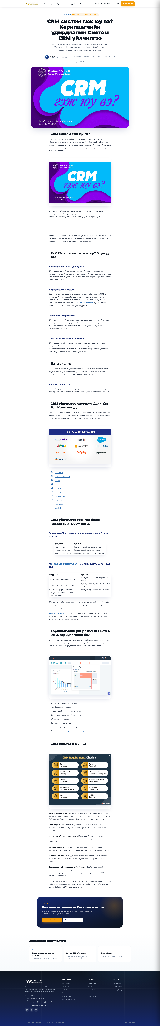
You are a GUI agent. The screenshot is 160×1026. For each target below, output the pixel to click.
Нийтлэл (83, 4)
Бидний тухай (49, 4)
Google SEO (65, 986)
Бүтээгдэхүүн (62, 4)
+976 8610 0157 (35, 995)
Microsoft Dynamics (62, 476)
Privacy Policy (117, 990)
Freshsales (59, 504)
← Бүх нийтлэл (66, 14)
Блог (89, 993)
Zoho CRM (59, 488)
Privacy (125, 1022)
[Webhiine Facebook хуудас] (27, 1010)
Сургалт (73, 4)
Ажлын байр (94, 4)
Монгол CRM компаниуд (58, 613)
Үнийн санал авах (52, 920)
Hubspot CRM (60, 496)
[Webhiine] (41, 981)
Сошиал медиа (66, 993)
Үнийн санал (128, 3)
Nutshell (58, 508)
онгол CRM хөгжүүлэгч (64, 564)
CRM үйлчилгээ (66, 996)
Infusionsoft (59, 500)
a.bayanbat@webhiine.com (39, 998)
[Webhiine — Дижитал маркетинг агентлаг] (32, 4)
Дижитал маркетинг (73, 920)
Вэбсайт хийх (66, 983)
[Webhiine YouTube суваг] (36, 1010)
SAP (56, 484)
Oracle (57, 480)
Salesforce (59, 472)
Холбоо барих (106, 4)
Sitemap (132, 1022)
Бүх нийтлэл (117, 983)
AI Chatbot (65, 990)
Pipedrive (58, 492)
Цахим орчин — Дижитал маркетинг (85, 14)
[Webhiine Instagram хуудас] (31, 1010)
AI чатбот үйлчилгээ (85, 303)
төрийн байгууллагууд (75, 731)
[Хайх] (118, 3)
